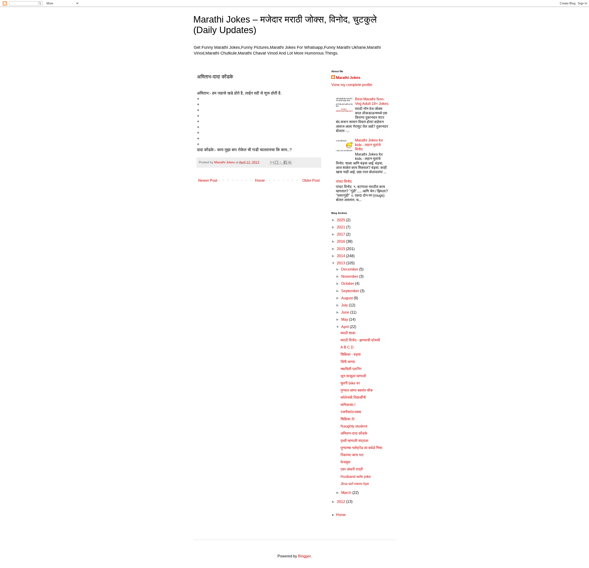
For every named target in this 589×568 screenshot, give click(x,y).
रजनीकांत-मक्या (351, 412)
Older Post (311, 180)
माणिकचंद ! (348, 405)
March (346, 493)
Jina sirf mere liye (355, 484)
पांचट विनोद (344, 181)
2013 (341, 263)
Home (260, 180)
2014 (341, 256)
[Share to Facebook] (285, 162)
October (348, 283)
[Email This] (272, 162)
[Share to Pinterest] (289, 162)
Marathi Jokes (348, 78)
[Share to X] (281, 162)
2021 (341, 227)
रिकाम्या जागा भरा (352, 455)
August (347, 298)
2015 (341, 249)
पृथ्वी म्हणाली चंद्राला (354, 441)
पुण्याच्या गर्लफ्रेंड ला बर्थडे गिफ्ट (361, 448)
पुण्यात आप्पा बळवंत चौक (357, 390)
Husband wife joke (356, 477)
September (350, 291)
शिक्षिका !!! (347, 419)
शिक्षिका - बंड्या (351, 354)
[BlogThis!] (276, 162)
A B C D (347, 347)
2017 (341, 234)
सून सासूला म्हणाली (353, 376)
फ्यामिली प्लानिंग (351, 369)
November (350, 276)
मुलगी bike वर (350, 383)
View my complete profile (351, 85)
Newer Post (207, 180)
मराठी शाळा (348, 333)
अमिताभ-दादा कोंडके (354, 433)
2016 (341, 241)
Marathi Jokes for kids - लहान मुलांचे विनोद (369, 144)
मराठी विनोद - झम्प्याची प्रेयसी (360, 340)
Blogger (304, 556)
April (345, 327)
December (350, 269)
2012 (341, 502)
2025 (341, 220)
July (345, 305)
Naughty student (354, 426)
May (345, 319)
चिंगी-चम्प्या (348, 362)
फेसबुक (345, 462)
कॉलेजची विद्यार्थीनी (353, 397)
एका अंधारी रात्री (352, 469)
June (345, 312)
